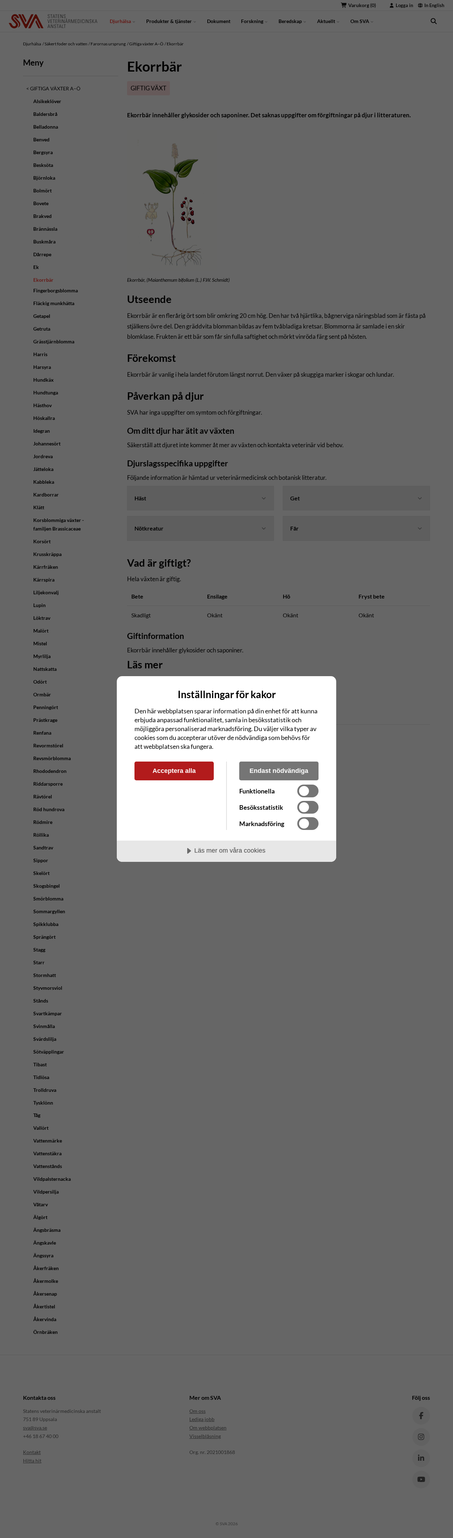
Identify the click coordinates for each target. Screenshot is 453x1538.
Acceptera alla (174, 770)
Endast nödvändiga (279, 770)
